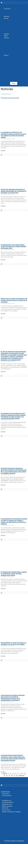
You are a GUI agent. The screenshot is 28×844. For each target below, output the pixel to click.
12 (6, 775)
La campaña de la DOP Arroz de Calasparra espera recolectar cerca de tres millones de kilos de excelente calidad (13, 135)
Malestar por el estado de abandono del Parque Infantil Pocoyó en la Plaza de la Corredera (14, 300)
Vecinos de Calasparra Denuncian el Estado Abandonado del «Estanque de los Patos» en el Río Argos (13, 191)
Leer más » (3, 150)
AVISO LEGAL (5, 830)
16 (16, 775)
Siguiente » (22, 775)
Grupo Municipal (11, 12)
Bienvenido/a (10, 10)
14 (11, 775)
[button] (14, 44)
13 (9, 775)
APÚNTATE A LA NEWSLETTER (11, 827)
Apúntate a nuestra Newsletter (15, 41)
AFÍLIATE (4, 819)
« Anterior (4, 773)
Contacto (6, 37)
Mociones (6, 16)
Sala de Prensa (11, 30)
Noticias (6, 18)
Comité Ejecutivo (11, 14)
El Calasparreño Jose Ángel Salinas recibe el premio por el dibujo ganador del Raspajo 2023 (13, 246)
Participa (6, 34)
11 (4, 775)
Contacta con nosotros (13, 39)
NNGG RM (10, 28)
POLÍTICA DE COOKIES (8, 836)
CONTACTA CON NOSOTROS (10, 822)
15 (14, 775)
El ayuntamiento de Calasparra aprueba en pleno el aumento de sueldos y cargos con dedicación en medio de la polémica (14, 521)
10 (25, 773)
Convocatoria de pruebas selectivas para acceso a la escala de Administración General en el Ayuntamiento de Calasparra (13, 697)
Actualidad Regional (12, 22)
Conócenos (7, 8)
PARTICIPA (4, 824)
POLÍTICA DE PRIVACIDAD (9, 833)
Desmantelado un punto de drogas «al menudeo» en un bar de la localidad (13, 643)
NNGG (6, 36)
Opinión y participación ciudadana (16, 32)
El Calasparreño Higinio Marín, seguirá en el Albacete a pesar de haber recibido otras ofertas (13, 573)
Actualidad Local (11, 20)
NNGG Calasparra (12, 26)
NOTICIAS (4, 799)
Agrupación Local (12, 24)
